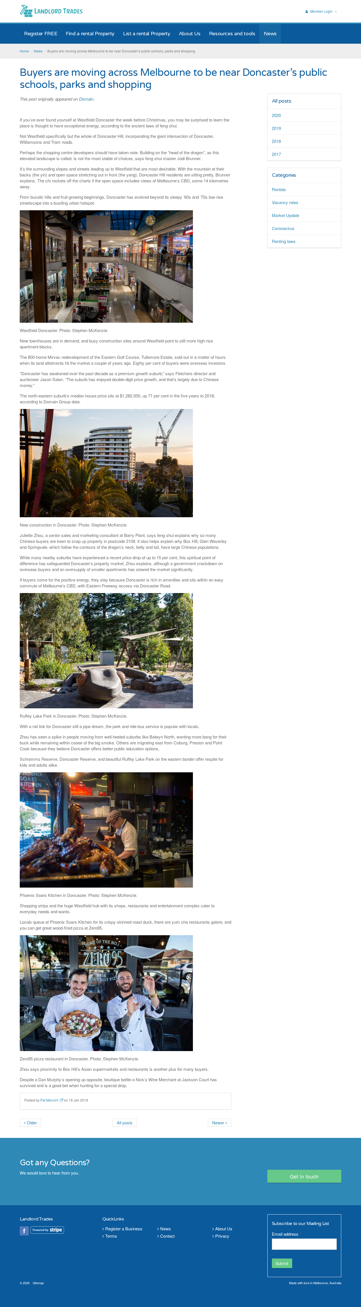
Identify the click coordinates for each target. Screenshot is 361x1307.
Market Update (285, 215)
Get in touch (304, 1176)
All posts (281, 101)
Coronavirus (283, 228)
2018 (276, 141)
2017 (276, 154)
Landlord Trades (51, 11)
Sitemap (38, 1283)
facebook (24, 1230)
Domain (86, 99)
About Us (223, 1228)
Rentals (279, 189)
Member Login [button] (321, 11)
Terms (111, 1236)
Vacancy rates (285, 202)
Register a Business (123, 1228)
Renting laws (284, 241)
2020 (276, 115)
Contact (167, 1236)
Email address (286, 1234)
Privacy (222, 1236)
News (165, 1228)
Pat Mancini (49, 1100)
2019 (276, 128)
